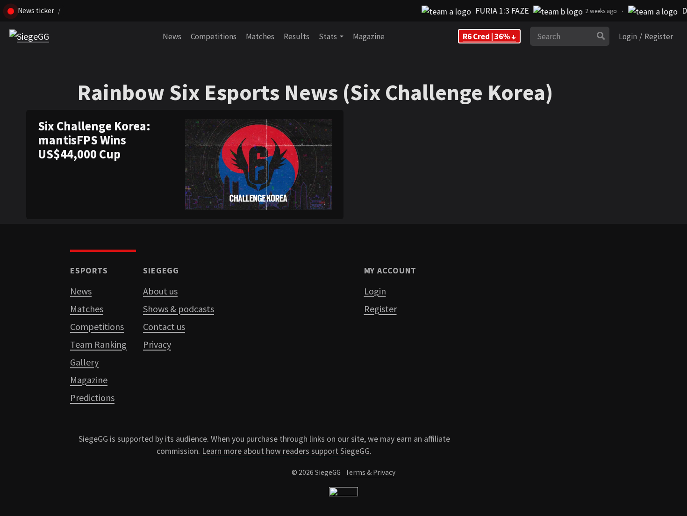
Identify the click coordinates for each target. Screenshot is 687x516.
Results (296, 36)
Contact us (164, 326)
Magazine (369, 36)
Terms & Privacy (370, 472)
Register (658, 36)
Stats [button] (329, 36)
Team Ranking (98, 344)
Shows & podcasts (178, 309)
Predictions (92, 397)
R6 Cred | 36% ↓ (489, 36)
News (172, 36)
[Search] (601, 36)
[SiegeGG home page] (343, 493)
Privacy (157, 344)
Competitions (213, 36)
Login (628, 36)
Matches (260, 36)
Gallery (84, 362)
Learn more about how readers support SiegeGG (286, 451)
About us (160, 291)
